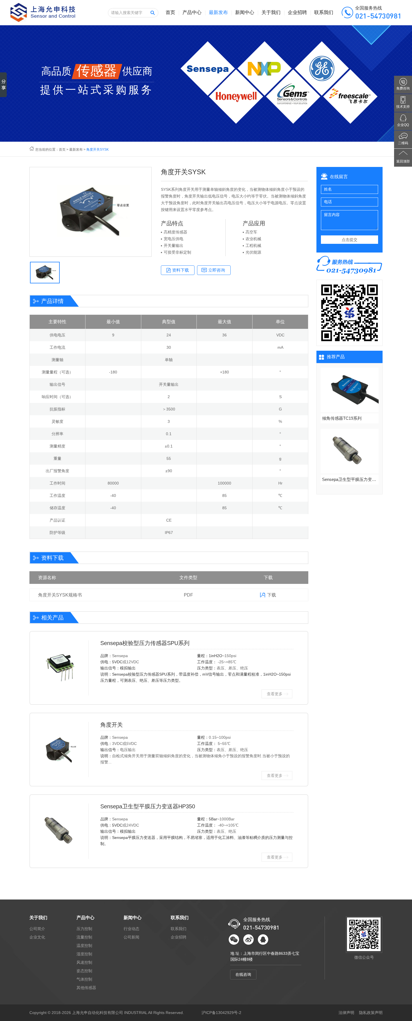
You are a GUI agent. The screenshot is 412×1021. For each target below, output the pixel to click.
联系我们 (323, 12)
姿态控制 (84, 971)
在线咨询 (243, 974)
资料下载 (180, 270)
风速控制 (84, 962)
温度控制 (84, 945)
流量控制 (84, 937)
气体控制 (84, 979)
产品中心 (192, 12)
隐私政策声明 (371, 1012)
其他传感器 (86, 987)
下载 (271, 595)
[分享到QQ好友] (263, 939)
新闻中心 (244, 12)
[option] (90, 211)
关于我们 (271, 12)
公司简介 (37, 928)
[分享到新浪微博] (248, 939)
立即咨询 (216, 270)
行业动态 (131, 928)
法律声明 (346, 1012)
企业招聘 (297, 12)
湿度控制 (84, 954)
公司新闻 (131, 937)
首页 (170, 12)
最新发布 (218, 12)
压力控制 (84, 928)
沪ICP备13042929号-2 (221, 1012)
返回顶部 (403, 161)
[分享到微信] (234, 939)
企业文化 (37, 937)
